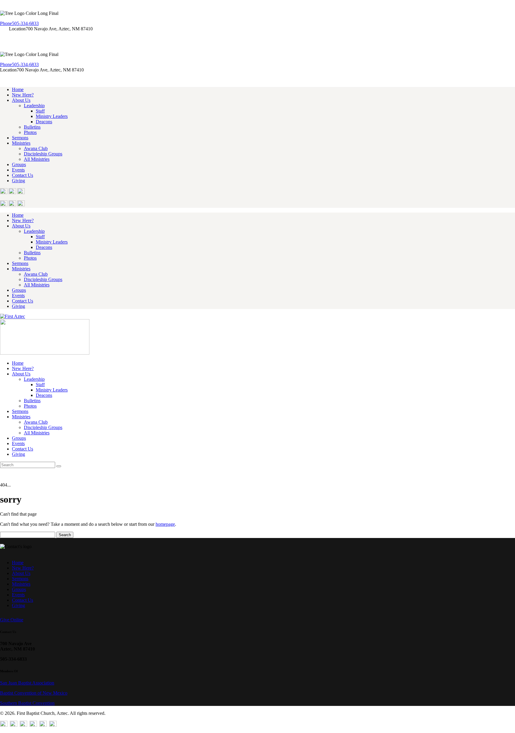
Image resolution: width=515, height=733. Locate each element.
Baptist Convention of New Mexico (33, 692)
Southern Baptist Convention (27, 703)
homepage (165, 524)
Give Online (11, 619)
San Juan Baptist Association (27, 682)
